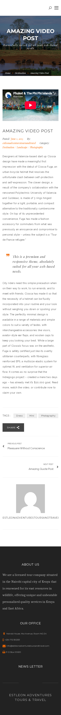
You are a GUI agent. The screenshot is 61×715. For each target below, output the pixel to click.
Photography (36, 147)
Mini (31, 415)
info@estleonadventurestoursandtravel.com (27, 646)
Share (11, 427)
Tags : (7, 415)
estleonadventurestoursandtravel (19, 143)
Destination (20, 73)
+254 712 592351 (12, 639)
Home (8, 73)
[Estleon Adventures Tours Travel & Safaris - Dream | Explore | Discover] (25, 7)
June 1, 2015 (17, 138)
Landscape (22, 147)
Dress (19, 415)
